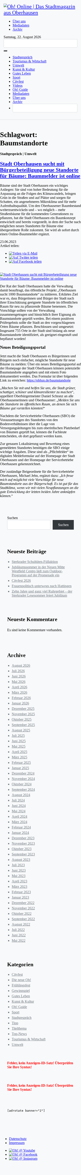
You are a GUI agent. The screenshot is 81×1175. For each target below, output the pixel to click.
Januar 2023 (20, 897)
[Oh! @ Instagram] (23, 1158)
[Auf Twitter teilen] (23, 257)
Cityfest (18, 81)
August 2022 (21, 924)
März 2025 (19, 757)
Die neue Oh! (21, 980)
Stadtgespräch (22, 57)
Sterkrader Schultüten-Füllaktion (35, 562)
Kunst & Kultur (24, 69)
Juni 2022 (19, 935)
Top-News (19, 1034)
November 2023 (23, 843)
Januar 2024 (20, 833)
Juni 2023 (19, 870)
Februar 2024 (21, 827)
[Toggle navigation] (5, 50)
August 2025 (21, 730)
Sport (16, 77)
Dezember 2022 (23, 903)
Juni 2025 (19, 741)
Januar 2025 (20, 768)
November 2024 (23, 779)
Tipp (15, 1023)
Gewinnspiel (21, 991)
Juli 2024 (18, 800)
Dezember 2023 (23, 838)
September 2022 (23, 919)
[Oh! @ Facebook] (23, 1154)
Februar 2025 (21, 762)
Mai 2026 (18, 682)
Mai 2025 (18, 746)
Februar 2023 (21, 892)
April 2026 (19, 687)
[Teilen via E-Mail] (23, 253)
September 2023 (23, 854)
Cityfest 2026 (21, 580)
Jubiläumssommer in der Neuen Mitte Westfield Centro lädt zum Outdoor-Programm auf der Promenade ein (38, 571)
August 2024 (21, 795)
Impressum (17, 1143)
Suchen (12, 518)
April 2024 (19, 816)
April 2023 (19, 881)
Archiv (17, 29)
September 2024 (23, 789)
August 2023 (21, 860)
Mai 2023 (18, 876)
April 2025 (19, 752)
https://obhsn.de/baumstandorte (49, 380)
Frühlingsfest (21, 985)
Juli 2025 (18, 735)
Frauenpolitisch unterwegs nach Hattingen (42, 586)
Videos (17, 85)
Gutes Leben (22, 73)
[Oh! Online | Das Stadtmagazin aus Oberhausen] (40, 13)
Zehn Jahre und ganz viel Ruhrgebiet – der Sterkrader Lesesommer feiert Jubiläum (42, 593)
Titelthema (19, 1028)
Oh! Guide (20, 89)
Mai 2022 (18, 940)
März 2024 (19, 822)
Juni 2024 (19, 806)
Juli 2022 (18, 930)
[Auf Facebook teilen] (25, 261)
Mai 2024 (18, 811)
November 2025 (23, 714)
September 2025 (23, 725)
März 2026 (19, 692)
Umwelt (18, 65)
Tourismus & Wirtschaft (29, 61)
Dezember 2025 (23, 709)
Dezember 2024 (23, 773)
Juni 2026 (19, 676)
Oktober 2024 (22, 784)
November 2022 (23, 908)
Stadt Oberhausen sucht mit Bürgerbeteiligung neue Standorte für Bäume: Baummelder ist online (40, 170)
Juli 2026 (18, 671)
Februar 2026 (21, 698)
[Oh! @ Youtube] (22, 1150)
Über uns (19, 21)
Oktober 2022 (22, 913)
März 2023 (19, 886)
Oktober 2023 (22, 849)
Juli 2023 (18, 865)
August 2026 (21, 665)
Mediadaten (21, 25)
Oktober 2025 (22, 719)
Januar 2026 (20, 703)
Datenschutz (18, 1139)
